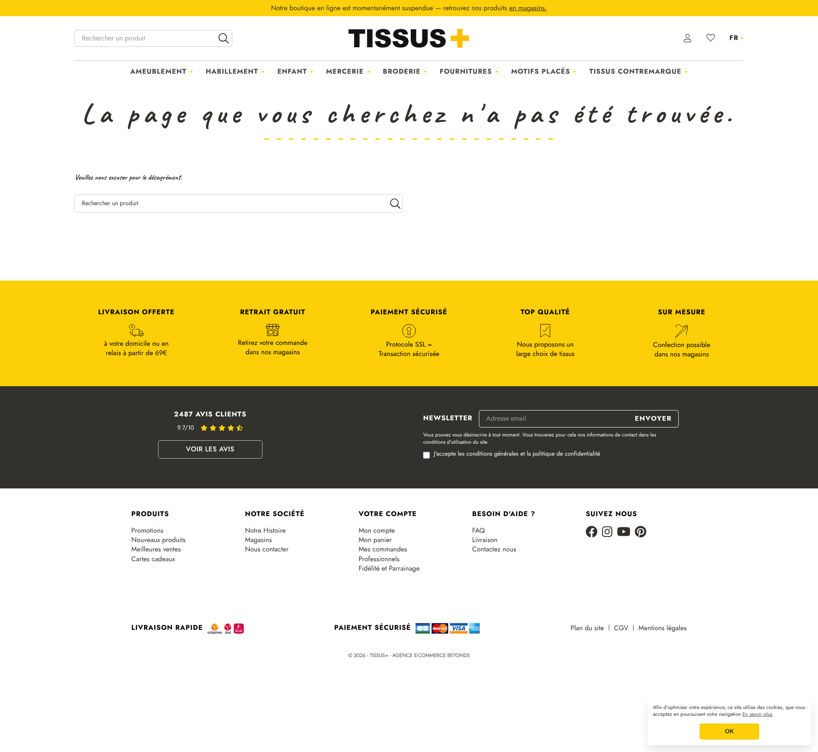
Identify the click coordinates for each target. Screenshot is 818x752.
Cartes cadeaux (153, 559)
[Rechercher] (224, 38)
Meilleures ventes (156, 549)
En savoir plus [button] (757, 714)
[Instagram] (607, 532)
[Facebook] (592, 532)
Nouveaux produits (158, 540)
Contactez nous (494, 549)
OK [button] (729, 731)
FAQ (478, 530)
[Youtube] (624, 532)
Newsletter (447, 418)
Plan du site (587, 628)
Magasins (258, 540)
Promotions (147, 530)
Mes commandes (383, 549)
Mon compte (377, 530)
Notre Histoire (265, 530)
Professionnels (379, 559)
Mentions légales (663, 628)
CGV (621, 628)
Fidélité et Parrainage (389, 568)
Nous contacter (266, 549)
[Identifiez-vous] (688, 38)
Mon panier (375, 540)
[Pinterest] (640, 532)
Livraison (484, 540)
